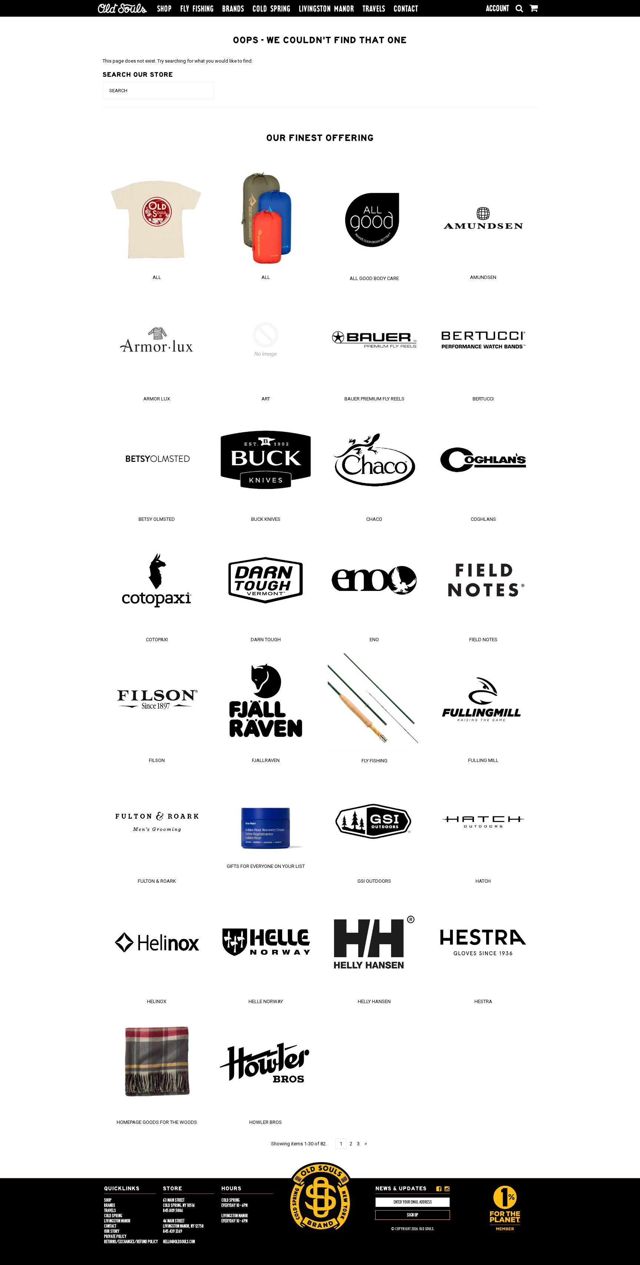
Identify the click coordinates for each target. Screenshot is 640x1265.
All (157, 277)
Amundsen (483, 277)
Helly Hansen (374, 1001)
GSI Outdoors (374, 881)
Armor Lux (156, 399)
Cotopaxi (157, 639)
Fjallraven (266, 760)
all (265, 277)
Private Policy (115, 1236)
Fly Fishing (197, 9)
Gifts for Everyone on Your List (266, 866)
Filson (157, 760)
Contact (406, 9)
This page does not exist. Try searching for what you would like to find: (178, 61)
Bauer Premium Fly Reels (374, 399)
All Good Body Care (374, 278)
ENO (374, 639)
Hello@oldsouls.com (179, 1241)
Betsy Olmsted (157, 519)
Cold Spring (271, 9)
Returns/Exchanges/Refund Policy (131, 1241)
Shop (164, 9)
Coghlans (483, 519)
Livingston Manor (326, 9)
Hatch (483, 881)
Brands (233, 9)
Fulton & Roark (157, 881)
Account (497, 8)
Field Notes (483, 639)
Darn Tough (266, 639)
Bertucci (483, 399)
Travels (374, 9)
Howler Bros (265, 1122)
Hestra (483, 1001)
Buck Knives (265, 519)
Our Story (111, 1231)
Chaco (374, 519)
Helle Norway (266, 1001)
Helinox (156, 1001)
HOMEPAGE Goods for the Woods (157, 1122)
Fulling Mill (483, 760)
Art (265, 399)
